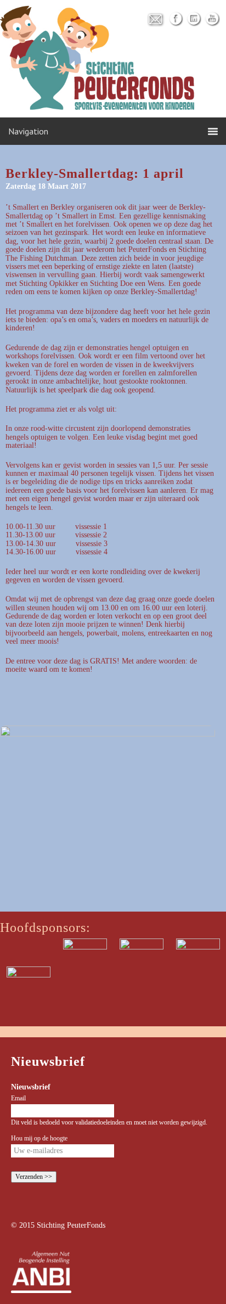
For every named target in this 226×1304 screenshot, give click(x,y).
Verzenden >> (33, 1177)
